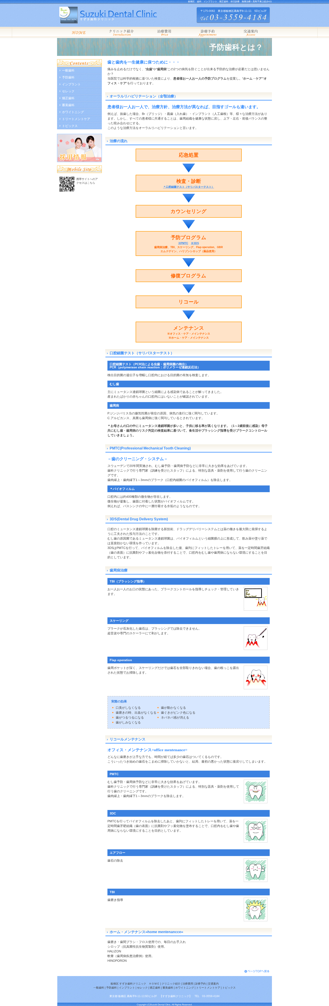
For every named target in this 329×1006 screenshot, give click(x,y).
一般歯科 (68, 70)
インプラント (71, 84)
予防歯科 (68, 77)
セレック (68, 91)
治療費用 (187, 983)
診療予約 (200, 983)
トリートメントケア (76, 119)
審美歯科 (68, 105)
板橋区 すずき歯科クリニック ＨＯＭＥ (135, 983)
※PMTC (183, 243)
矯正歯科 (68, 98)
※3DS (195, 243)
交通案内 (213, 983)
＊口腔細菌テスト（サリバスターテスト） (188, 186)
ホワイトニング (73, 112)
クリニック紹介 (171, 983)
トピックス (70, 126)
